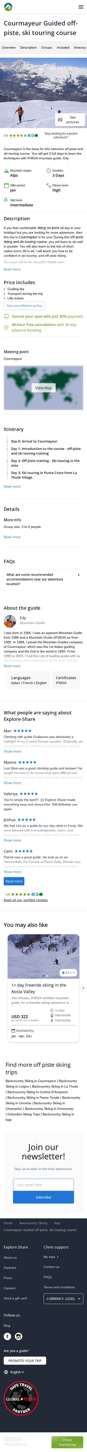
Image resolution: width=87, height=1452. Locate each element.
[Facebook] (7, 1336)
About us (10, 1257)
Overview (9, 47)
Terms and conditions (59, 1287)
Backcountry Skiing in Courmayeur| (32, 1081)
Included (63, 47)
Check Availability (71, 1441)
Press (8, 1278)
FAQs (48, 1277)
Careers (10, 1288)
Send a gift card (15, 1298)
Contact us (51, 1267)
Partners (10, 1268)
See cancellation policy (24, 305)
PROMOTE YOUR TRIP (25, 1360)
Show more (12, 751)
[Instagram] (18, 1336)
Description (28, 47)
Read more (12, 269)
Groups (46, 47)
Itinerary (80, 47)
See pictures (72, 119)
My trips (49, 1257)
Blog (7, 1325)
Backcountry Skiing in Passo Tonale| (34, 1097)
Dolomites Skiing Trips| (24, 1114)
